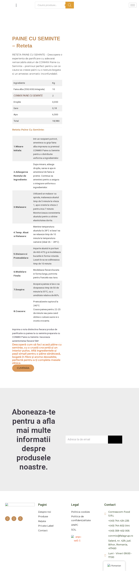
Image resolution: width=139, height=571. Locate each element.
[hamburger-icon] (132, 5)
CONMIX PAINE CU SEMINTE (28, 95)
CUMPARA (23, 368)
